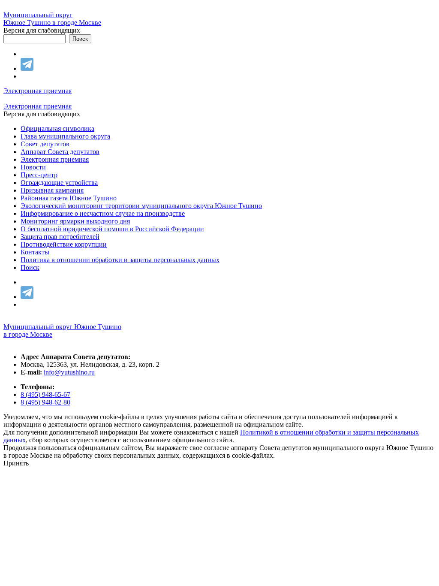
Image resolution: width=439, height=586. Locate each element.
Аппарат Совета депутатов (60, 151)
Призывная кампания (52, 190)
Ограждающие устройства (59, 182)
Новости (33, 167)
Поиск (30, 267)
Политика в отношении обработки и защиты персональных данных (120, 259)
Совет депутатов (45, 144)
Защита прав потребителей (60, 236)
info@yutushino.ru (69, 372)
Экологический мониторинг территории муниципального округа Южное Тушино (141, 205)
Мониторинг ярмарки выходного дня (75, 221)
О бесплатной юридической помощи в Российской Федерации (112, 229)
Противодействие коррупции (64, 244)
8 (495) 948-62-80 (45, 402)
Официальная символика (57, 128)
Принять (16, 463)
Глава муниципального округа (65, 136)
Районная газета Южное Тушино (69, 198)
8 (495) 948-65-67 (45, 394)
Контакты (35, 252)
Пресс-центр (39, 174)
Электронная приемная (37, 90)
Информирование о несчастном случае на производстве (103, 213)
